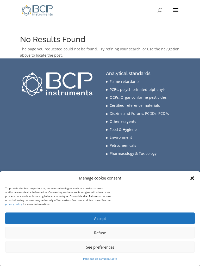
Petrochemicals (123, 145)
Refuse (100, 232)
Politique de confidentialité (100, 259)
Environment (121, 137)
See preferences (100, 247)
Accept (100, 218)
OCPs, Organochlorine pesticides (138, 97)
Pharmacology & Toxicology (133, 153)
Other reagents (123, 121)
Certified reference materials (135, 105)
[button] (192, 178)
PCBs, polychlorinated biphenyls (138, 89)
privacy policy (13, 204)
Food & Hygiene (123, 129)
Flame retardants (125, 81)
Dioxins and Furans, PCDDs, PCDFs (139, 113)
